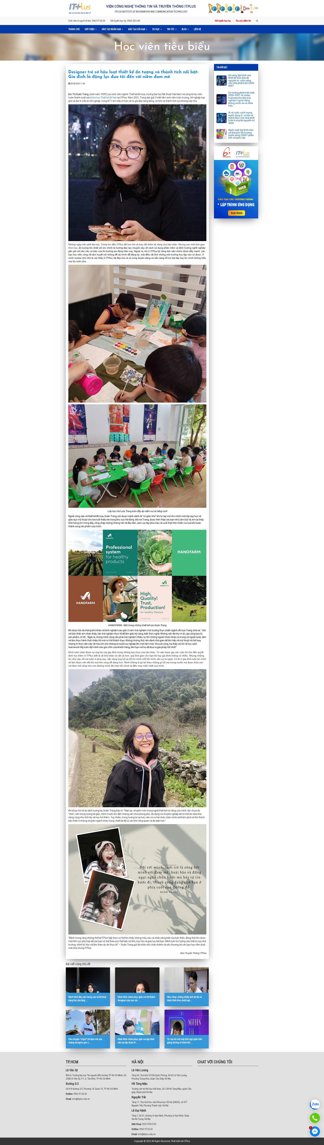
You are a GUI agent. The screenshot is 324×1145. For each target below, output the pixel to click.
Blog (184, 29)
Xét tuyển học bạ (223, 20)
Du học (156, 29)
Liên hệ (197, 29)
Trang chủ (74, 29)
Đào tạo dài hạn (137, 29)
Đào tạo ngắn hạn (111, 29)
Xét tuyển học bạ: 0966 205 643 (125, 20)
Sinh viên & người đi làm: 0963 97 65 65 (86, 20)
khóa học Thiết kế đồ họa (103, 97)
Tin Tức (171, 29)
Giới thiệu (90, 29)
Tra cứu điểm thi (243, 20)
